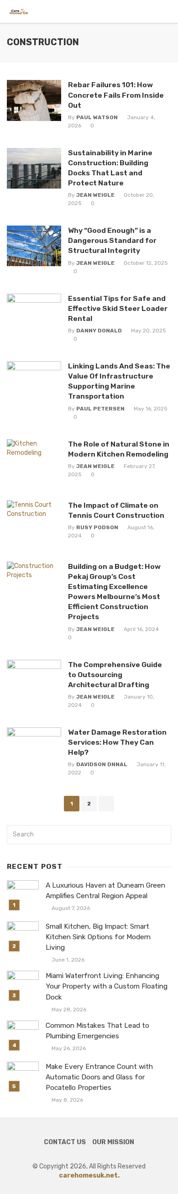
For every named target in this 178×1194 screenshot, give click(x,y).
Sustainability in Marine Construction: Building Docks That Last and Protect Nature (110, 167)
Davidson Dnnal (101, 764)
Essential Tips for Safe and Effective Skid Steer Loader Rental (118, 308)
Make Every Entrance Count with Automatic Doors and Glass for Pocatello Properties (99, 1077)
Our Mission (113, 1142)
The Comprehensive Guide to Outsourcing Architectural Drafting (115, 674)
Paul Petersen (100, 408)
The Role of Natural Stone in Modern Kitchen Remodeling (118, 449)
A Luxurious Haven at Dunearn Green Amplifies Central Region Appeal (105, 890)
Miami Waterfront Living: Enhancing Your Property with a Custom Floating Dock (107, 986)
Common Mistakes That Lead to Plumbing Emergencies (97, 1030)
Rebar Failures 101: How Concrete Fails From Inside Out (116, 94)
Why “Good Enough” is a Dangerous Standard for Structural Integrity (112, 240)
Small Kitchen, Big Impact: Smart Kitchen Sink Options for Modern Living (98, 937)
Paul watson (97, 117)
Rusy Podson (97, 527)
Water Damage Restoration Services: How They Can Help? (117, 742)
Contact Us (65, 1142)
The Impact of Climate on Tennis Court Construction (116, 510)
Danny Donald (99, 330)
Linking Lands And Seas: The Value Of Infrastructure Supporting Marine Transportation (119, 381)
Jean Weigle (95, 195)
